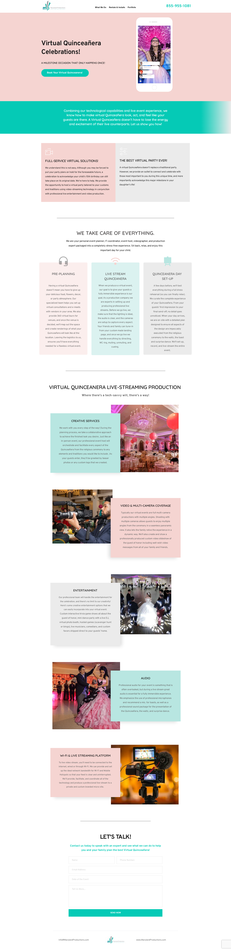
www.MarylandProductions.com (151, 940)
